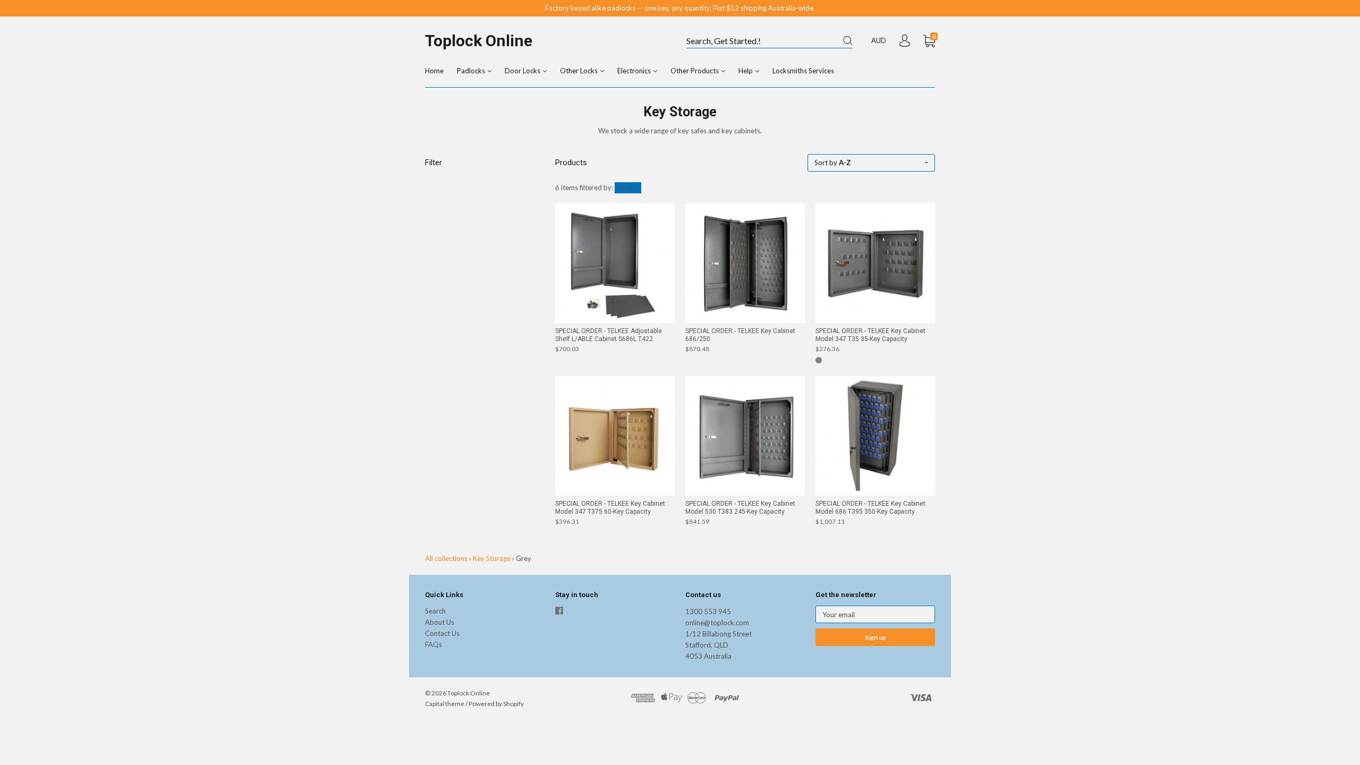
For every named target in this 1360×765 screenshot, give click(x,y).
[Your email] (875, 614)
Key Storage (492, 558)
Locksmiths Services (803, 70)
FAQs (433, 644)
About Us (439, 622)
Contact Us (442, 633)
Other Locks (579, 70)
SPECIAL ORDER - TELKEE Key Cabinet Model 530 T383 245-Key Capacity (740, 507)
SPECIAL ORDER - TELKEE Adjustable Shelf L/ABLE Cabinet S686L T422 (608, 335)
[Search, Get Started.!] (769, 41)
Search (435, 611)
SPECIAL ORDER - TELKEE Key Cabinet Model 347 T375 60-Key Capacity (610, 507)
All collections (446, 558)
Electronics (634, 70)
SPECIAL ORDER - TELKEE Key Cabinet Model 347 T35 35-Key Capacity (870, 335)
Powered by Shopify (496, 704)
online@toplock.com (717, 622)
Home (434, 70)
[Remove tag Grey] (628, 187)
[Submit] (848, 40)
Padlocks (472, 70)
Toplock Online (478, 40)
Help (746, 70)
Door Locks (523, 70)
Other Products (695, 70)
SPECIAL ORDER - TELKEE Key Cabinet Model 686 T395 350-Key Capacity (870, 507)
